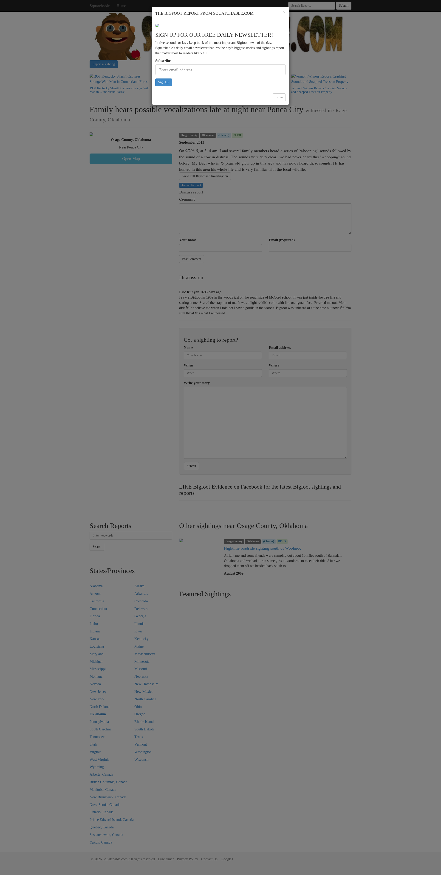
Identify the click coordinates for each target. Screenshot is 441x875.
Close (279, 97)
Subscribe (163, 61)
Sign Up (163, 82)
